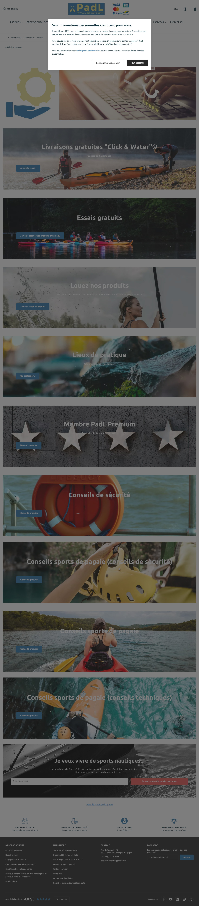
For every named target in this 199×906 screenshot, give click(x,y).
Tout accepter (137, 63)
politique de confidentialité (88, 51)
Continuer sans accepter (108, 63)
